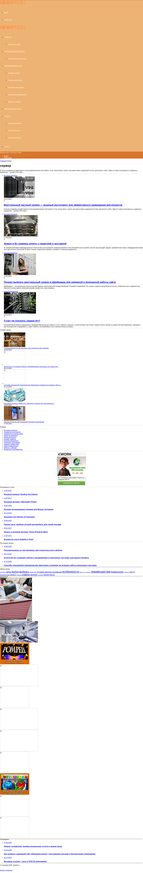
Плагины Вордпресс (15, 80)
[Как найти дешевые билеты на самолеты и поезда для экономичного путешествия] (14, 402)
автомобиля (3, 572)
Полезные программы (16, 87)
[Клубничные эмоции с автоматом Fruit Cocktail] (14, 794)
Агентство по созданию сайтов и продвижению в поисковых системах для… (31, 366)
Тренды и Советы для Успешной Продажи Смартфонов (24, 422)
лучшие (40, 572)
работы (132, 572)
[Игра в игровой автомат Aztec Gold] (14, 772)
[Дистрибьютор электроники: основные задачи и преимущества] (19, 750)
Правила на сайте (14, 44)
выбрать (24, 571)
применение (117, 572)
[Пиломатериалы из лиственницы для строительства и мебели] (14, 346)
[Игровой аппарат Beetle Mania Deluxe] (14, 816)
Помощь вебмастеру (13, 66)
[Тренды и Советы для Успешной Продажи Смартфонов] (14, 420)
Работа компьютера (13, 109)
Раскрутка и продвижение (17, 94)
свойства (19, 575)
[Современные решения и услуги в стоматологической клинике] (19, 642)
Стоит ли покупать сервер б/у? (22, 320)
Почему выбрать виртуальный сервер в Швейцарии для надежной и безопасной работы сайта (60, 282)
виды (8, 572)
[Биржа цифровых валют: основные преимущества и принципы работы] (16, 598)
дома (31, 572)
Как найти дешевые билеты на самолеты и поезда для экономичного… (29, 403)
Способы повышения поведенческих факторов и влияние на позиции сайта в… (33, 385)
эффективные (49, 575)
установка (40, 575)
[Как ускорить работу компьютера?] (14, 837)
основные (57, 572)
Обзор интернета (14, 130)
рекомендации (5, 575)
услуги (33, 574)
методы (48, 572)
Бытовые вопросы (14, 137)
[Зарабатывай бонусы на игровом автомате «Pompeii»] (14, 664)
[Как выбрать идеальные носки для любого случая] (19, 685)
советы (26, 574)
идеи (35, 572)
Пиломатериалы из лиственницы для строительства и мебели (26, 348)
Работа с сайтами (14, 102)
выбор (15, 571)
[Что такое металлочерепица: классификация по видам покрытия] (16, 620)
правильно (88, 572)
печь (84, 572)
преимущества (100, 571)
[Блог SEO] (12, 4)
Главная (3, 161)
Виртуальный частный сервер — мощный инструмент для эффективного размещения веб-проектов (63, 205)
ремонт (13, 575)
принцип (126, 572)
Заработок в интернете (14, 51)
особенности (70, 571)
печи (80, 572)
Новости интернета (15, 123)
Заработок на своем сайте (17, 58)
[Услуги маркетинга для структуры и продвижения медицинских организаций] (19, 729)
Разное (7, 116)
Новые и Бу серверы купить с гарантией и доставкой (35, 243)
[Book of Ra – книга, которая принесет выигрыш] (14, 707)
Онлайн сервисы (14, 73)
